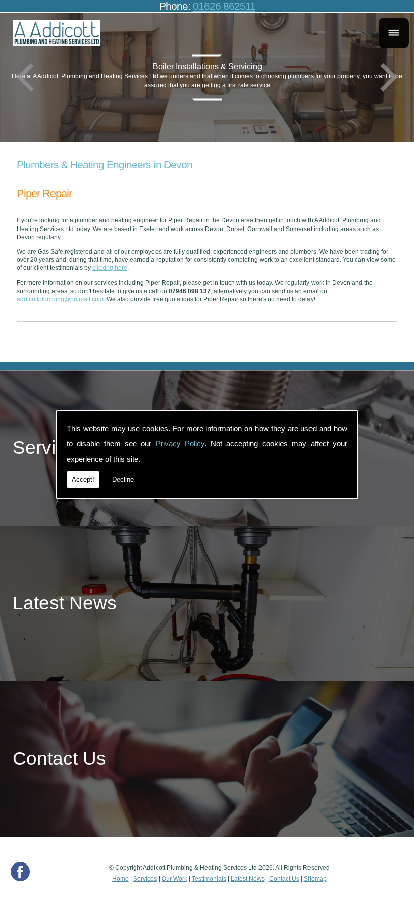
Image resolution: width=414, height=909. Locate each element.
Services (145, 878)
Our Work (174, 878)
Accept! (83, 479)
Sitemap (315, 878)
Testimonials (209, 878)
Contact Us (284, 878)
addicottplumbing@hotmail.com (60, 299)
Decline (123, 479)
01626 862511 (224, 6)
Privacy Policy (180, 443)
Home (120, 878)
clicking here (109, 267)
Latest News (248, 878)
